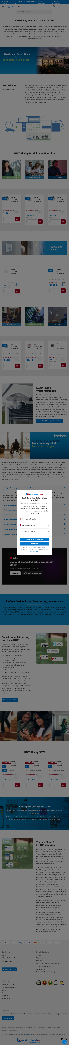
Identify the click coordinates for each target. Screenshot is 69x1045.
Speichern (34, 544)
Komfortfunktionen (28, 525)
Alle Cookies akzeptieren (34, 539)
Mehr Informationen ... (39, 550)
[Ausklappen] (48, 518)
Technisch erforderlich (29, 519)
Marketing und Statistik (30, 531)
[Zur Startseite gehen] (34, 494)
